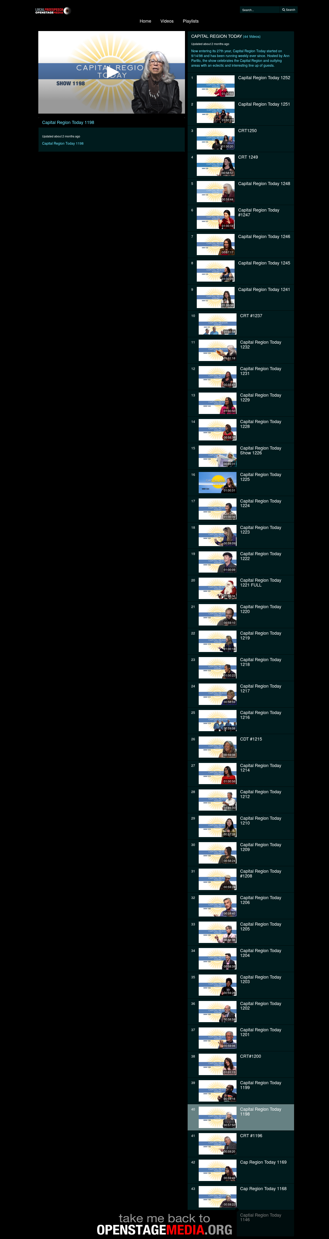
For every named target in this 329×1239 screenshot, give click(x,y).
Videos (167, 21)
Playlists (191, 21)
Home (145, 21)
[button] (111, 72)
